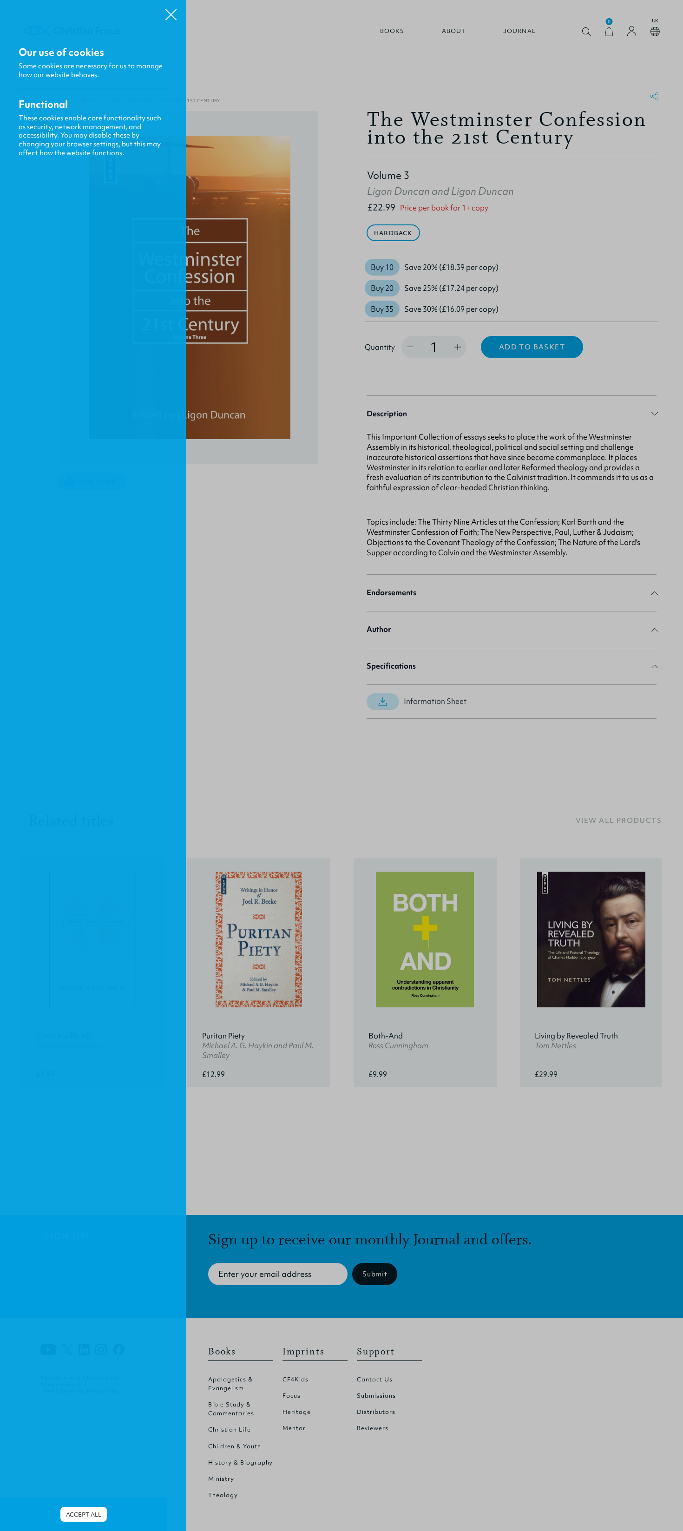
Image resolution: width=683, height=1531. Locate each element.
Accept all (83, 1514)
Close (171, 11)
